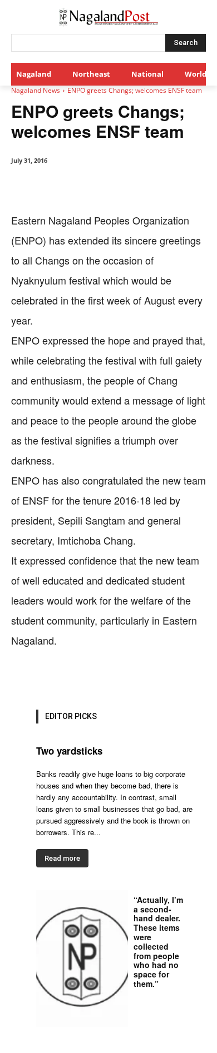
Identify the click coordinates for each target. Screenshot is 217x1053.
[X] (83, 670)
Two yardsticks (69, 750)
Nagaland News (35, 90)
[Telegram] (185, 670)
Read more (62, 858)
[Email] (160, 670)
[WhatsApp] (108, 670)
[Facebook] (57, 670)
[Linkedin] (134, 670)
